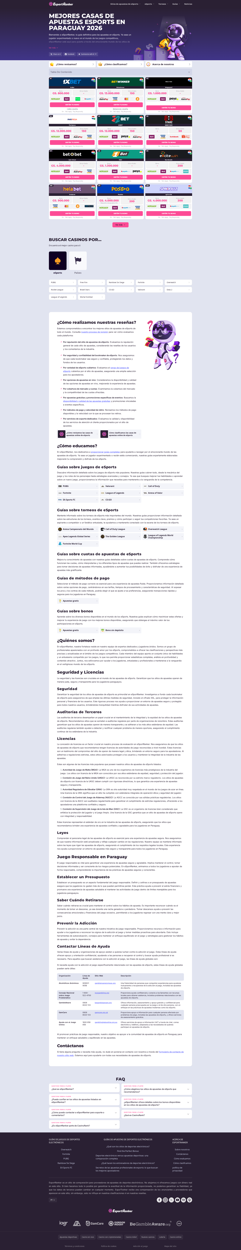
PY (52, 1200)
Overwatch (66, 1149)
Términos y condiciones (74, 1246)
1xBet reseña (72, 109)
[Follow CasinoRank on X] (171, 1199)
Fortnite (66, 1154)
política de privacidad (177, 1169)
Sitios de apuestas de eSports (124, 4)
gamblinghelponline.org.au (106, 1022)
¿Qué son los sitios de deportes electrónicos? (128, 1146)
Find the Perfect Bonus (128, 1151)
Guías (175, 4)
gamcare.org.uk (101, 1012)
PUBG (66, 1158)
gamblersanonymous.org (105, 983)
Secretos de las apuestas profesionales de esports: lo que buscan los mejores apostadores (127, 1169)
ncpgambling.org (102, 993)
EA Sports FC (66, 1167)
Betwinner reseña (120, 109)
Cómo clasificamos (182, 1163)
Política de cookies (108, 1246)
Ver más (119, 225)
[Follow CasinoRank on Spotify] (183, 1199)
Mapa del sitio (170, 1246)
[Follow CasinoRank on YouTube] (177, 1199)
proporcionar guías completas (105, 452)
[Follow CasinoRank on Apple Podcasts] (189, 1199)
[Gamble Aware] (151, 1223)
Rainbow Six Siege (66, 1163)
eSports (148, 4)
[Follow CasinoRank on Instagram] (165, 1199)
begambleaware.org (103, 1003)
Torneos (162, 4)
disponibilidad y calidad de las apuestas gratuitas (86, 401)
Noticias (188, 4)
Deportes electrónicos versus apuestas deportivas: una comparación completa (122, 1157)
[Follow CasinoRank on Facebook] (159, 1199)
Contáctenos (182, 1154)
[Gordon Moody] (117, 1223)
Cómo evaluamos (182, 1158)
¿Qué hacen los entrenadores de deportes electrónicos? (128, 1163)
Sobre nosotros (182, 1149)
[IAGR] (63, 1223)
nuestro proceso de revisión (94, 332)
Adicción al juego (140, 1246)
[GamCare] (94, 1223)
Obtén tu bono (72, 105)
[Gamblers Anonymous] (77, 1223)
